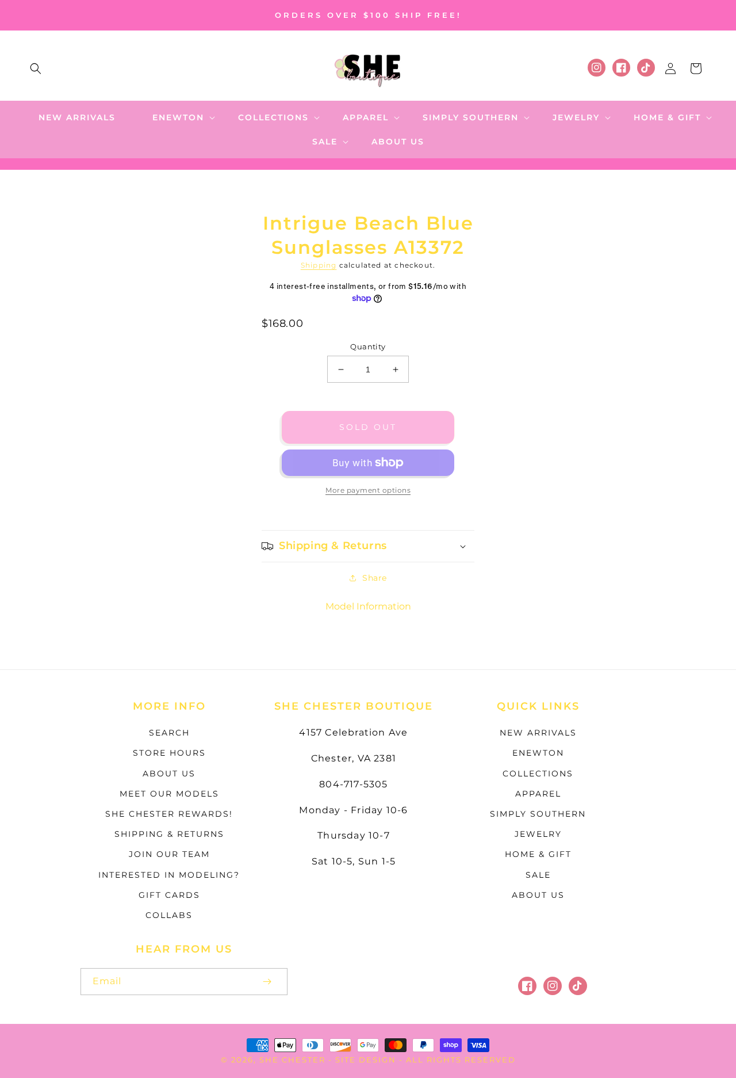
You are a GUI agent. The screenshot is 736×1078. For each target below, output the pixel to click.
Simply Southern (538, 814)
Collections (538, 773)
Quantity (367, 346)
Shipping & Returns (169, 834)
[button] (35, 68)
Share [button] (374, 578)
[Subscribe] (267, 981)
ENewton (538, 753)
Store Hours (169, 753)
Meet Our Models (169, 793)
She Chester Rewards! (169, 814)
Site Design (365, 1059)
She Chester (293, 1059)
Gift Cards (169, 895)
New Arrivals (538, 732)
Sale (538, 875)
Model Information (368, 606)
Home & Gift (538, 854)
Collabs (169, 915)
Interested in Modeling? (169, 875)
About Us (169, 773)
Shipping (319, 265)
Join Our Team (169, 854)
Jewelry (538, 834)
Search (169, 732)
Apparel (538, 793)
